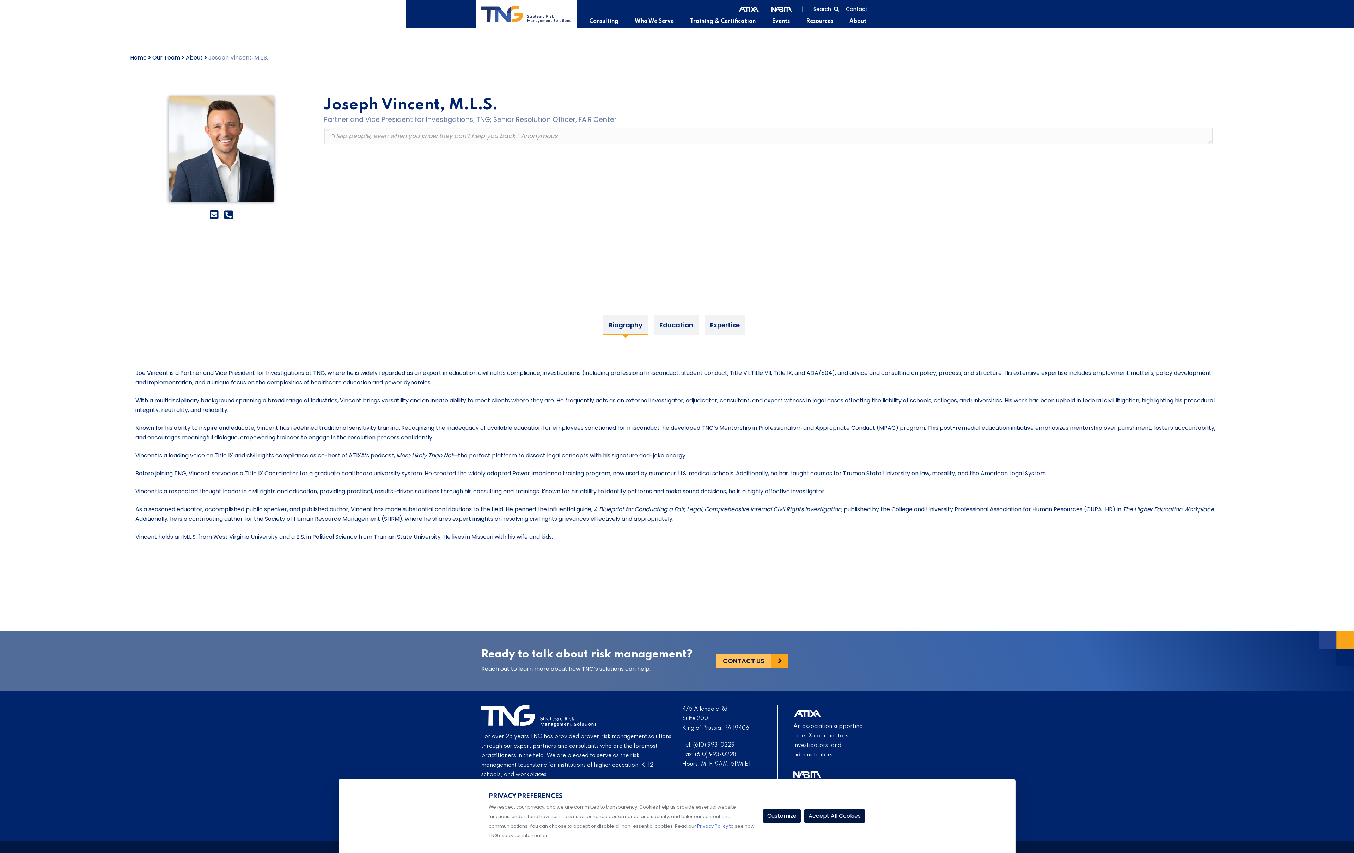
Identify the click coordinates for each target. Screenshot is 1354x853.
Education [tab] (676, 325)
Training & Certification (723, 21)
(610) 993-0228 (715, 755)
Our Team (166, 58)
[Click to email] (214, 215)
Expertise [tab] (725, 325)
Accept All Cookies (835, 816)
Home (138, 58)
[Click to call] (228, 215)
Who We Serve (654, 21)
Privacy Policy (712, 826)
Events (781, 21)
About (857, 21)
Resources (819, 21)
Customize (782, 816)
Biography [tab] (625, 325)
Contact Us (743, 660)
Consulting (603, 21)
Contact (856, 9)
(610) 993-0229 (714, 745)
